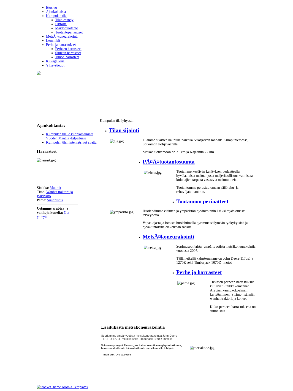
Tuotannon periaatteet (202, 201)
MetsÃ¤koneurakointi (62, 36)
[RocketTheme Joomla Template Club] (62, 387)
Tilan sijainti (124, 130)
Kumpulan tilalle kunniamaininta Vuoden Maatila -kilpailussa (69, 136)
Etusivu (51, 7)
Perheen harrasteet (68, 49)
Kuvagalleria (55, 61)
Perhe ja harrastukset (61, 45)
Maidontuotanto (66, 28)
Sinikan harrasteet (68, 53)
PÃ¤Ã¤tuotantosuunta (169, 162)
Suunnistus (55, 200)
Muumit (55, 188)
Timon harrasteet (67, 57)
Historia (61, 24)
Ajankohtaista (56, 12)
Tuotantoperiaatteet (69, 32)
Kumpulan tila (56, 16)
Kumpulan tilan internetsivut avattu (71, 142)
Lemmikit (53, 40)
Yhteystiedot (55, 65)
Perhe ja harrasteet (199, 272)
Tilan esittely (64, 20)
